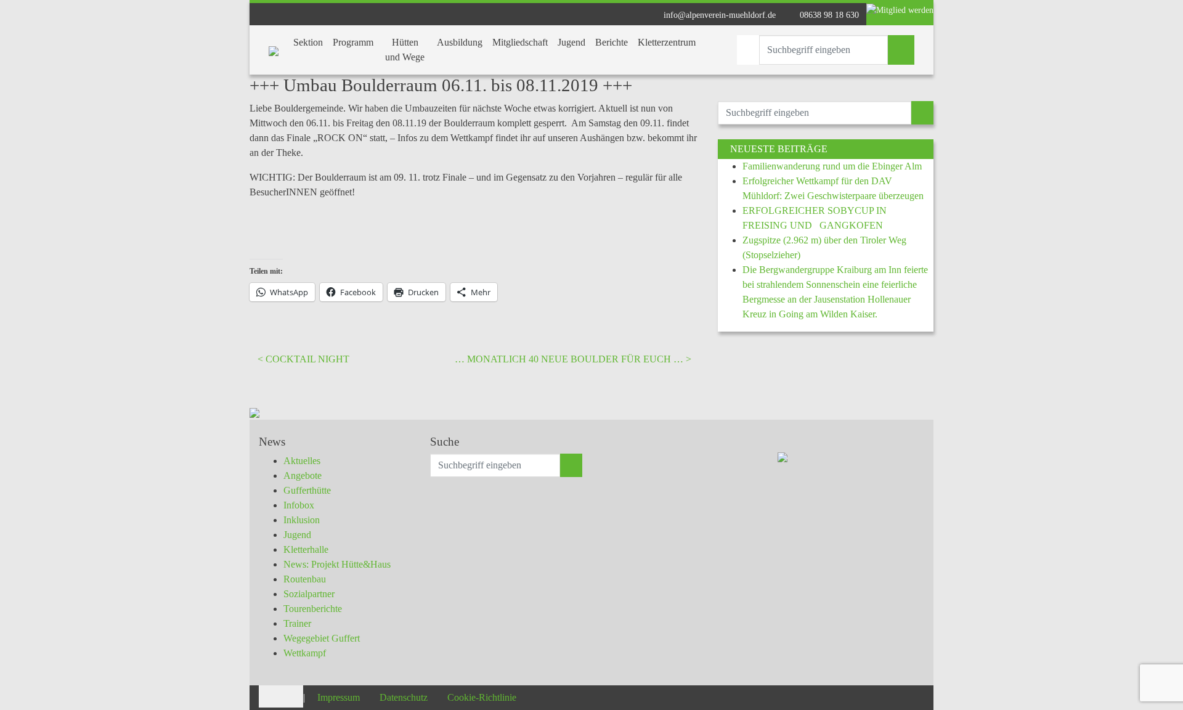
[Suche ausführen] (901, 50)
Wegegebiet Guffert (321, 638)
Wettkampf (304, 653)
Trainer (297, 623)
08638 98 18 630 (828, 15)
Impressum (338, 697)
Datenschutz (404, 697)
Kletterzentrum (667, 42)
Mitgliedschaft (520, 42)
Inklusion (301, 520)
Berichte (611, 42)
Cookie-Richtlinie (481, 697)
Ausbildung (459, 42)
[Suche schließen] (748, 50)
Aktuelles (301, 460)
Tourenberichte (312, 608)
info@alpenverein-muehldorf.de (718, 15)
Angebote (302, 475)
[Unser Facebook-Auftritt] (270, 695)
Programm (353, 42)
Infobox (298, 505)
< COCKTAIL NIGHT (303, 359)
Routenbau (304, 579)
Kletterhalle (305, 549)
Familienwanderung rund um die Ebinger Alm (832, 166)
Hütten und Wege (405, 49)
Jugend (571, 42)
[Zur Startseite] (273, 50)
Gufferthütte (307, 490)
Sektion (308, 42)
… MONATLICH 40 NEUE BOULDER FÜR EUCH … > (573, 359)
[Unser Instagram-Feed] (292, 695)
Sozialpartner (309, 594)
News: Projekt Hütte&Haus (337, 564)
